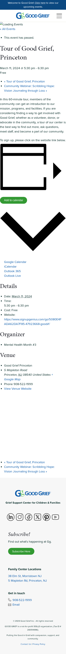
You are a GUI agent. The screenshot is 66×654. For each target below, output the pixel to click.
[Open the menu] (59, 16)
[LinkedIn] (11, 517)
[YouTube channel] (55, 517)
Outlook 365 (12, 271)
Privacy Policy (38, 644)
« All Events (7, 29)
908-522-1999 (22, 600)
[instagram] (20, 517)
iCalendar (10, 266)
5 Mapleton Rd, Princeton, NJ (27, 580)
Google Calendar (15, 262)
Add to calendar (13, 200)
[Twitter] (38, 517)
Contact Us (26, 644)
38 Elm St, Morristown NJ (25, 576)
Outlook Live (12, 276)
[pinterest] (46, 517)
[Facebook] (29, 517)
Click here (40, 3)
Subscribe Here (21, 551)
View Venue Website (17, 388)
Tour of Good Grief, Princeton (24, 81)
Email (16, 604)
